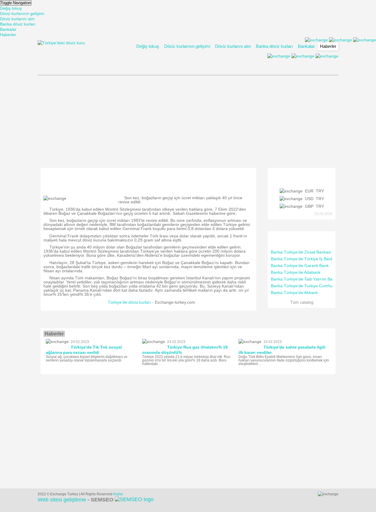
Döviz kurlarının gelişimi (22, 13)
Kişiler (118, 494)
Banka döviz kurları (18, 24)
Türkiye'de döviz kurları (129, 302)
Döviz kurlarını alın (17, 18)
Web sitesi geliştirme (75, 500)
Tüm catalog (301, 302)
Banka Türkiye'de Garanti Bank (300, 265)
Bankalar (8, 29)
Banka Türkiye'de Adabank (295, 272)
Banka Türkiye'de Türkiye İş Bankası (305, 258)
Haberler (8, 34)
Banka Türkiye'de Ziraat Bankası (301, 252)
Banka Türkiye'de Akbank (294, 292)
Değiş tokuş (11, 8)
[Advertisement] (188, 121)
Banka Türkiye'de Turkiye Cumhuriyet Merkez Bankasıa (322, 285)
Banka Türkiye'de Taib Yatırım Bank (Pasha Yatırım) (319, 279)
